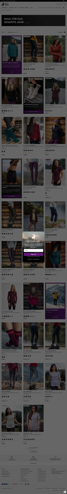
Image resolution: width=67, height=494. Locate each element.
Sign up (33, 254)
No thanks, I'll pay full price (33, 259)
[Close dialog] (43, 232)
